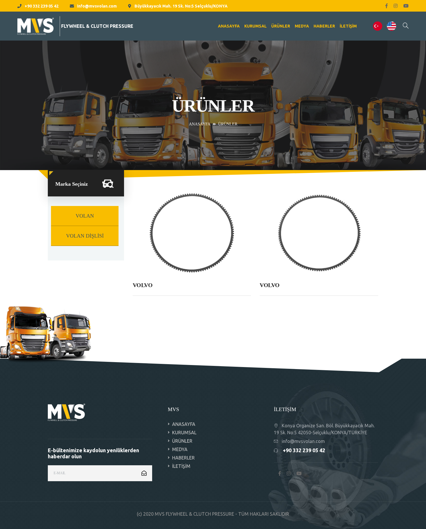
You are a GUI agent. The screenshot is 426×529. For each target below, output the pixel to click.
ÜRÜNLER (280, 26)
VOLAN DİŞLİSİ (85, 236)
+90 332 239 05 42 (42, 6)
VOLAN (85, 216)
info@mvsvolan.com (97, 6)
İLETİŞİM (348, 26)
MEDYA (302, 26)
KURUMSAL (255, 26)
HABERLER (324, 26)
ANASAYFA (229, 26)
